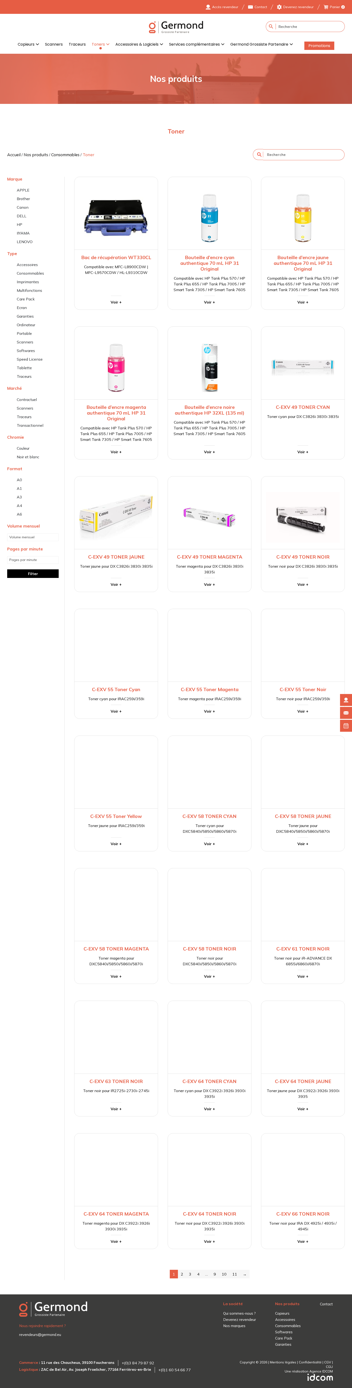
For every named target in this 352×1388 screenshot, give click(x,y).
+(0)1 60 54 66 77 (174, 1369)
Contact (261, 7)
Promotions (319, 45)
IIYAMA (23, 233)
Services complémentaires (194, 44)
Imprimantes (28, 281)
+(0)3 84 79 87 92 (138, 1363)
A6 (19, 514)
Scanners (54, 44)
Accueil (14, 154)
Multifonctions (29, 290)
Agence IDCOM (321, 1371)
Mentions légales (283, 1362)
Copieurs (26, 44)
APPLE (23, 190)
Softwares (26, 350)
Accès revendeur (225, 7)
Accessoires (27, 264)
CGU (329, 1367)
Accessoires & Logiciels (137, 44)
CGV (327, 1362)
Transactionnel (30, 425)
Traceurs (77, 44)
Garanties (25, 316)
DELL (21, 216)
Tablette (24, 367)
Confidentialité (310, 1362)
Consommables (65, 154)
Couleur (23, 448)
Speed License (30, 359)
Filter (33, 573)
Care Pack (26, 299)
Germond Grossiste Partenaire (259, 44)
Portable (24, 333)
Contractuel (27, 399)
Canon (22, 207)
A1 (19, 488)
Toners (98, 44)
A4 (19, 505)
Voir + (116, 302)
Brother (23, 198)
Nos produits (36, 154)
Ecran (22, 307)
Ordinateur (26, 324)
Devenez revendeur (298, 7)
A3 (19, 497)
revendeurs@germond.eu (40, 1334)
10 (224, 1274)
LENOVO (25, 241)
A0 (19, 479)
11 (234, 1274)
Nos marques (234, 1326)
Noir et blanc (28, 456)
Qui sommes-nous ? (239, 1313)
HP (19, 224)
